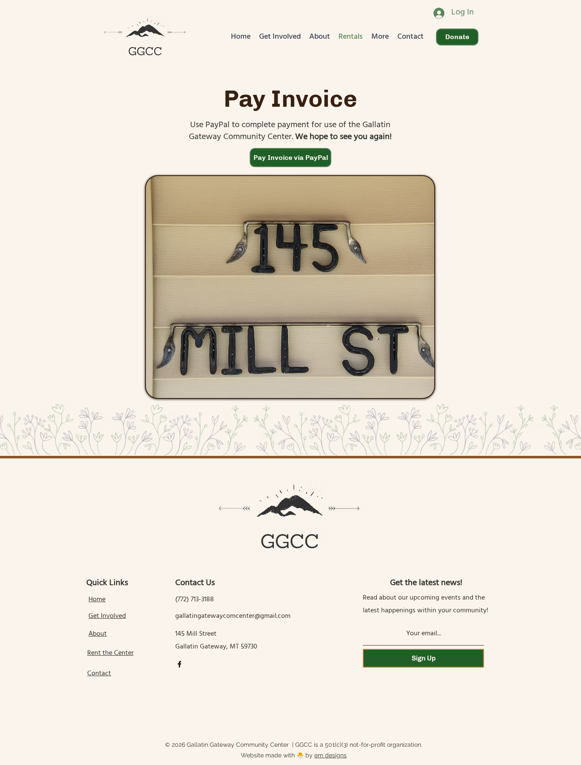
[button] (280, 37)
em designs (330, 755)
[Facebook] (179, 664)
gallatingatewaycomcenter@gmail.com (232, 616)
